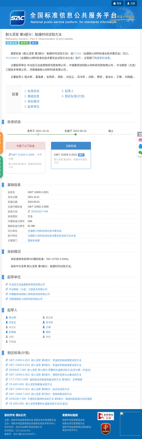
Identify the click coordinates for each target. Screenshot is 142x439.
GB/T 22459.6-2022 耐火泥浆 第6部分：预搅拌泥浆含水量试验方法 (45, 374)
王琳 (48, 327)
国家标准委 (103, 57)
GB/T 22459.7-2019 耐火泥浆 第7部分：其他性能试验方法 (40, 394)
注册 (132, 3)
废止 (111, 130)
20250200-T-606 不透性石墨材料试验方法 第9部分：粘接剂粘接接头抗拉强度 (50, 398)
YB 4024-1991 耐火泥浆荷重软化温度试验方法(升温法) (38, 403)
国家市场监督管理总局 (73, 420)
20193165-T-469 (39, 211)
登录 (118, 3)
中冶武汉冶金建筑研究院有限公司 (27, 284)
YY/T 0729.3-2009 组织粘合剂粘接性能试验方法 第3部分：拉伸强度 (45, 379)
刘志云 (12, 322)
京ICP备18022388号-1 (24, 434)
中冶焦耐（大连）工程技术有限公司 (28, 289)
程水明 (12, 317)
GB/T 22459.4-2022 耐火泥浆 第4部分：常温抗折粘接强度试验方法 (45, 360)
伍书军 (49, 322)
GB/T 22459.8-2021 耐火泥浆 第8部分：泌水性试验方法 (39, 389)
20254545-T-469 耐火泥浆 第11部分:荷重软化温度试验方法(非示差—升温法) (50, 369)
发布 (38, 130)
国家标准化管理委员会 (73, 423)
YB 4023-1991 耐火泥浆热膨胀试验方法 (30, 384)
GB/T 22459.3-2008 (23, 154)
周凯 (48, 332)
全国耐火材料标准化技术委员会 (44, 230)
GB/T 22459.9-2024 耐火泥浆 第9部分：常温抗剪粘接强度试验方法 (45, 365)
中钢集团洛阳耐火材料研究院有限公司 (29, 294)
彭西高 (12, 332)
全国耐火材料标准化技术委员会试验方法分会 (52, 235)
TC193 (77, 53)
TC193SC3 (12, 57)
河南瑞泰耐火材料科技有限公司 (26, 299)
